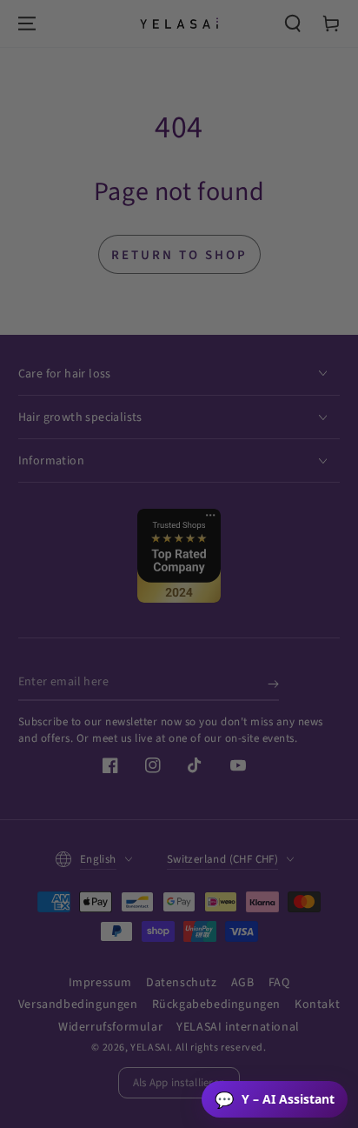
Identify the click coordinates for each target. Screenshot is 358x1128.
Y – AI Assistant (275, 1099)
